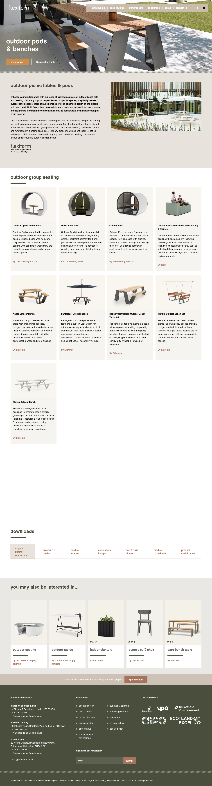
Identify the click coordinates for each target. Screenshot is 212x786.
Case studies (117, 8)
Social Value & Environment (86, 736)
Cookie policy (116, 728)
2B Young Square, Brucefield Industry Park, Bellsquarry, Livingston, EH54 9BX (33, 744)
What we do (98, 8)
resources (115, 717)
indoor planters (101, 649)
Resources (154, 8)
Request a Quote (45, 62)
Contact (180, 8)
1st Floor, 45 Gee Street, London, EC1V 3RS (33, 709)
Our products (136, 8)
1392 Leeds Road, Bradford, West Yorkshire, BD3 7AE (38, 726)
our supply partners (119, 705)
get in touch (136, 679)
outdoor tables (62, 649)
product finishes (87, 717)
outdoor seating (24, 649)
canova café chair (141, 649)
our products (85, 711)
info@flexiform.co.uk (23, 759)
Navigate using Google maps (27, 716)
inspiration (17, 62)
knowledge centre (119, 711)
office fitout (85, 728)
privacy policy (117, 723)
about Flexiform (86, 705)
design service (86, 723)
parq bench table (179, 649)
